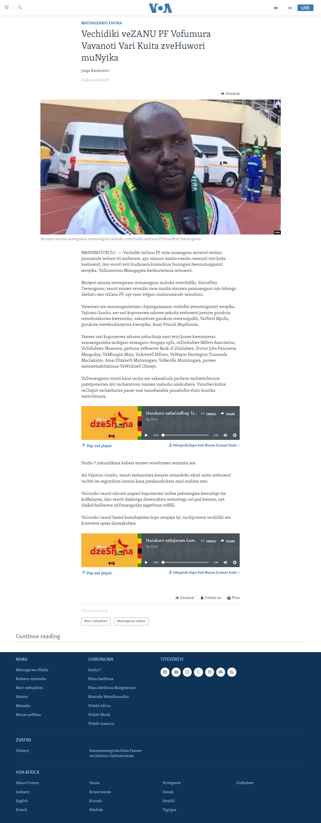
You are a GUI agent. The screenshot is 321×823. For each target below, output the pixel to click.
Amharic (23, 792)
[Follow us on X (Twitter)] (198, 672)
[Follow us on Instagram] (187, 672)
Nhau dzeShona (101, 679)
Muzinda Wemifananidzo (108, 697)
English (22, 801)
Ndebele (96, 810)
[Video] (276, 8)
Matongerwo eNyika (101, 23)
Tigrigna (169, 810)
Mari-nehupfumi (29, 688)
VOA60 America (101, 724)
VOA (154, 420)
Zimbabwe (244, 783)
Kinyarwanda (100, 792)
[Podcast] (209, 672)
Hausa (94, 783)
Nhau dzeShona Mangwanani (112, 688)
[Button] (230, 94)
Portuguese (172, 783)
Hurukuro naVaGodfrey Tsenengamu (180, 413)
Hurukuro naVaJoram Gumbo (173, 540)
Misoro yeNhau (28, 715)
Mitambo (23, 706)
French (21, 810)
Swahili (169, 801)
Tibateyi (22, 751)
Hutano (22, 697)
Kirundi (95, 801)
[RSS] (231, 672)
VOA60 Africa (99, 706)
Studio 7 (94, 670)
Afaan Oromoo (27, 783)
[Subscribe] (220, 672)
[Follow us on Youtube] (176, 672)
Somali (168, 792)
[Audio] (290, 8)
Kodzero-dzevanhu (31, 679)
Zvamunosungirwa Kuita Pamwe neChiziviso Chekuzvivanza (115, 753)
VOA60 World (99, 715)
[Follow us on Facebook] (164, 672)
